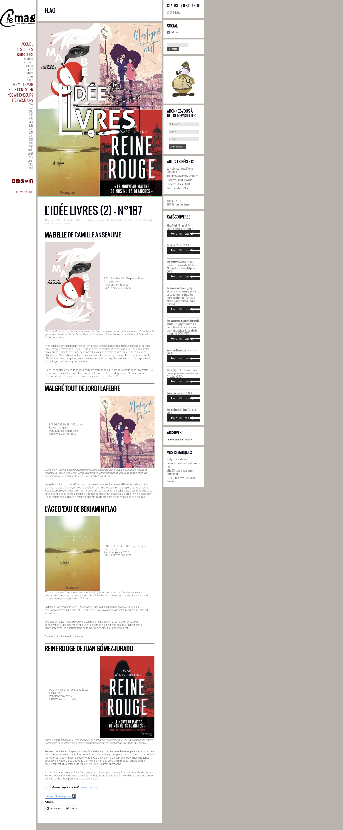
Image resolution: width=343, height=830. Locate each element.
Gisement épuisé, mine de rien (183, 464)
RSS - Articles (176, 201)
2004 (30, 168)
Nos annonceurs (20, 95)
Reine (53, 223)
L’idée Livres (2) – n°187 (93, 210)
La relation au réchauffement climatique (180, 170)
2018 (31, 118)
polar (47, 223)
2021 (31, 108)
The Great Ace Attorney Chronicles (182, 176)
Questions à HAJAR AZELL (178, 184)
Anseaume (99, 220)
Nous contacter (21, 89)
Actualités (28, 59)
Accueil (27, 44)
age (92, 220)
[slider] (195, 233)
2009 (30, 150)
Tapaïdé (29, 69)
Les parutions (22, 100)
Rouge (67, 223)
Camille (119, 220)
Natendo (69, 220)
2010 (31, 147)
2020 (30, 111)
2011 (31, 143)
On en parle (28, 62)
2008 (30, 154)
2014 (31, 132)
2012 (31, 139)
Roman (60, 223)
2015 (31, 129)
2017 (31, 122)
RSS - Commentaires (179, 204)
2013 (31, 136)
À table (30, 80)
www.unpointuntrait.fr (93, 787)
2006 (30, 161)
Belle (112, 220)
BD (107, 220)
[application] (183, 233)
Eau (126, 220)
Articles (29, 65)
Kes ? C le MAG (23, 84)
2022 (31, 104)
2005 (30, 164)
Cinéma (29, 73)
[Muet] (192, 233)
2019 (31, 115)
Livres (30, 76)
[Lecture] (171, 233)
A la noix (183, 459)
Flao (131, 220)
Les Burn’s (25, 49)
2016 (31, 125)
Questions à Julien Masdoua (179, 180)
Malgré (150, 220)
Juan (136, 220)
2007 (31, 157)
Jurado (143, 220)
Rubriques (25, 54)
